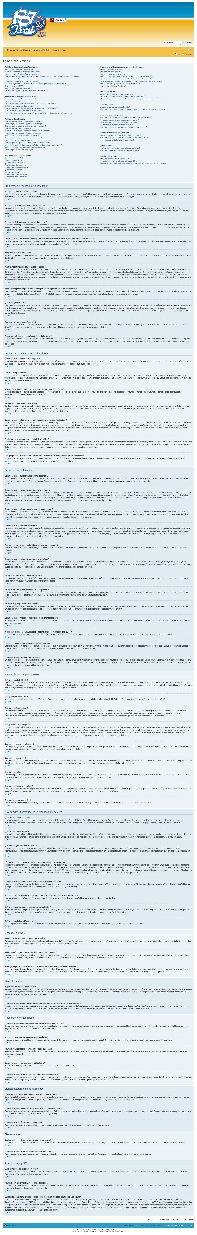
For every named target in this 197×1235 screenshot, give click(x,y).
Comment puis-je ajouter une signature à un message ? (25, 126)
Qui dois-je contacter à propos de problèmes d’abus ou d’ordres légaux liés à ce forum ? (133, 163)
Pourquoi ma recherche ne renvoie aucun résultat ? (119, 120)
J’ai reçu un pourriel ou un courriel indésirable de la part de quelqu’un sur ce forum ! (131, 99)
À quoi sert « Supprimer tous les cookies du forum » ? (25, 91)
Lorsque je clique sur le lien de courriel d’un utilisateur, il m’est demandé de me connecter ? (38, 113)
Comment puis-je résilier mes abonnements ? (117, 140)
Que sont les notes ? (12, 172)
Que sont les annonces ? (14, 170)
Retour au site (13, 50)
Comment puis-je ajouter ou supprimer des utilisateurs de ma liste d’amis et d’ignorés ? (132, 109)
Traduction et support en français (84, 1231)
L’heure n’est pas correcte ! (15, 101)
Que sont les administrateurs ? (111, 69)
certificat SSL (119, 1231)
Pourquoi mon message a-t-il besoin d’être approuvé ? (25, 147)
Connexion (188, 54)
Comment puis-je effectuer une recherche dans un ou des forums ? (125, 117)
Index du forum (59, 50)
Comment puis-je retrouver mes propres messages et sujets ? (123, 127)
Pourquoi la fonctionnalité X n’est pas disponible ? (118, 161)
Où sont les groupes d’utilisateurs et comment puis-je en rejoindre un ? (126, 76)
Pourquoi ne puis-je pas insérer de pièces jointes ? (23, 138)
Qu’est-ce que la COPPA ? (14, 86)
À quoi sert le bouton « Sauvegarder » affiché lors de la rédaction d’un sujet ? (33, 145)
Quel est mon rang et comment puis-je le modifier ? (23, 111)
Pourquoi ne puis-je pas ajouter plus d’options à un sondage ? (27, 131)
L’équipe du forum (128, 1225)
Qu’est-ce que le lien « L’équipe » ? (113, 86)
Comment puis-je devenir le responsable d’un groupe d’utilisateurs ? (125, 79)
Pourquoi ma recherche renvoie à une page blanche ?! (120, 122)
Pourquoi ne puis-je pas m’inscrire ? (18, 88)
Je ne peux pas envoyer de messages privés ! (117, 94)
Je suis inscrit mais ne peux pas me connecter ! (22, 81)
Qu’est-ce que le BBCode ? (15, 158)
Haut (9, 199)
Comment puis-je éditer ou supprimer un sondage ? (24, 133)
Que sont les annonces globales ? (17, 167)
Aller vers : (152, 1219)
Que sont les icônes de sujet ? (16, 177)
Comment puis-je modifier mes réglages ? (20, 99)
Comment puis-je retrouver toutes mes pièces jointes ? (120, 150)
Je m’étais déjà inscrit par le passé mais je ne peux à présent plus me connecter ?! (35, 84)
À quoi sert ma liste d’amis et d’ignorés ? (115, 107)
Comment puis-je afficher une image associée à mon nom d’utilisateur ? (31, 108)
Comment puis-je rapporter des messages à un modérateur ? (27, 143)
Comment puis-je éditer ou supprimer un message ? (24, 124)
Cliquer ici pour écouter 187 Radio (36, 50)
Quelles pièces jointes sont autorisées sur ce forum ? (120, 148)
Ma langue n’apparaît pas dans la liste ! (19, 106)
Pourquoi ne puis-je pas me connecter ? (19, 69)
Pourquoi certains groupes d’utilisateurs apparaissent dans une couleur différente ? (131, 81)
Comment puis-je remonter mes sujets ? (19, 150)
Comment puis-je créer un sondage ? (18, 128)
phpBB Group (72, 1171)
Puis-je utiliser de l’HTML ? (14, 160)
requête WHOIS (28, 1202)
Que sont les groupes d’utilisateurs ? (114, 74)
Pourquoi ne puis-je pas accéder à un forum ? (22, 135)
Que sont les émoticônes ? (15, 163)
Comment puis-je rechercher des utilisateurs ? (117, 125)
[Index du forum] (26, 20)
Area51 (162, 1185)
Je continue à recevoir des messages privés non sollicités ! (122, 96)
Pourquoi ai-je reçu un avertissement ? (19, 140)
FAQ (179, 54)
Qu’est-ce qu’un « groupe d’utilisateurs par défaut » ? (120, 84)
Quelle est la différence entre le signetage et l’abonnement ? (122, 135)
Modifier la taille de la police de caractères (190, 49)
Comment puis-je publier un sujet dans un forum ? (23, 121)
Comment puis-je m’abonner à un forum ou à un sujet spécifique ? (124, 137)
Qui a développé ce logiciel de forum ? (114, 159)
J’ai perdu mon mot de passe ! (16, 79)
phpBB (88, 1230)
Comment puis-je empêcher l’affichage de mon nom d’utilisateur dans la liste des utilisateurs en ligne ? (42, 76)
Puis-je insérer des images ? (15, 165)
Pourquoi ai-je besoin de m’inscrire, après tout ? (22, 72)
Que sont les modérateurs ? (110, 72)
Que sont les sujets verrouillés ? (17, 174)
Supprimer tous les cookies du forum (150, 1225)
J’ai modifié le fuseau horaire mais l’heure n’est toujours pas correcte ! (30, 104)
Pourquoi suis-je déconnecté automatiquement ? (22, 74)
